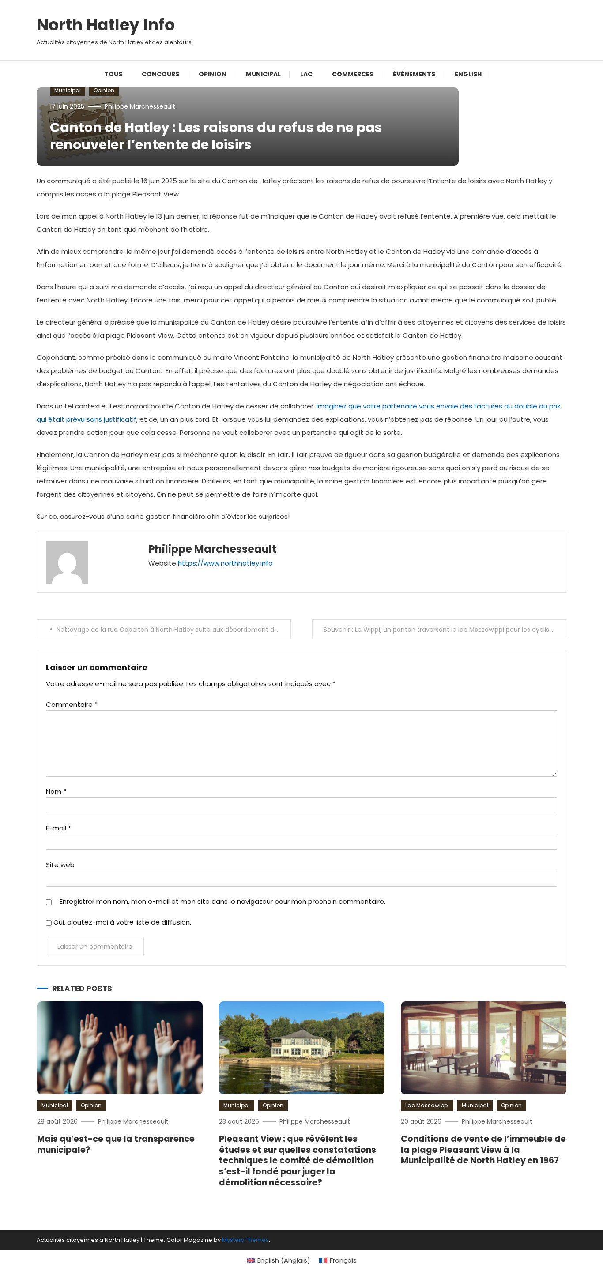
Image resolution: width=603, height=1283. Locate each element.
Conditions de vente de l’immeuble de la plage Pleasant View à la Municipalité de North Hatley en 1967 (483, 1149)
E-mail (58, 828)
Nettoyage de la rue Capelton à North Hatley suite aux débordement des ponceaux (174, 629)
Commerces (352, 74)
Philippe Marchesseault (140, 106)
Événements (414, 74)
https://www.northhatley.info (225, 563)
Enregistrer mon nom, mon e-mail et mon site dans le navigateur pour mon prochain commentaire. (222, 901)
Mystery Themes (245, 1240)
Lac (306, 74)
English (468, 74)
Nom (56, 791)
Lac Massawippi (427, 1105)
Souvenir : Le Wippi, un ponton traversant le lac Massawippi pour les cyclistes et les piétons (445, 629)
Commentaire (72, 704)
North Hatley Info (106, 25)
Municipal (263, 74)
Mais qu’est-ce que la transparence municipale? (116, 1144)
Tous (113, 74)
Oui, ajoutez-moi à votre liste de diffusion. (121, 922)
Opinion (212, 74)
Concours (160, 74)
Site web (60, 864)
